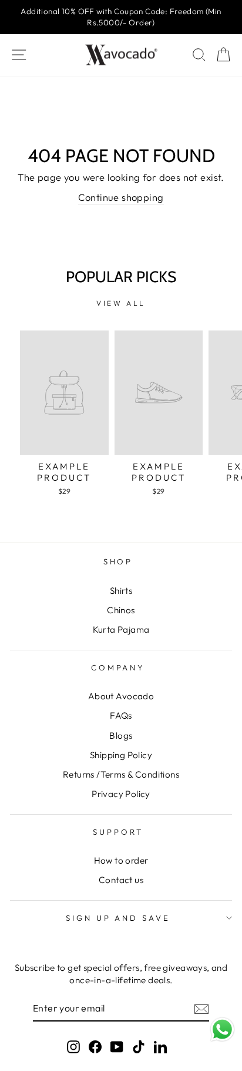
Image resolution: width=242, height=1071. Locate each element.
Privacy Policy (121, 793)
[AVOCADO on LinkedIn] (160, 1046)
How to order (121, 860)
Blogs (120, 735)
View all (121, 303)
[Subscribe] (201, 1008)
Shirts (121, 590)
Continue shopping (120, 197)
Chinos (121, 610)
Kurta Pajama (121, 629)
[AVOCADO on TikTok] (138, 1046)
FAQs (121, 715)
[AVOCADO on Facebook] (95, 1046)
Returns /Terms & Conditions (121, 774)
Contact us (121, 879)
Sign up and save (118, 918)
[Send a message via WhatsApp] (222, 1029)
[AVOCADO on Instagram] (73, 1046)
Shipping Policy (121, 755)
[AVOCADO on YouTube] (116, 1046)
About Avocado (121, 696)
